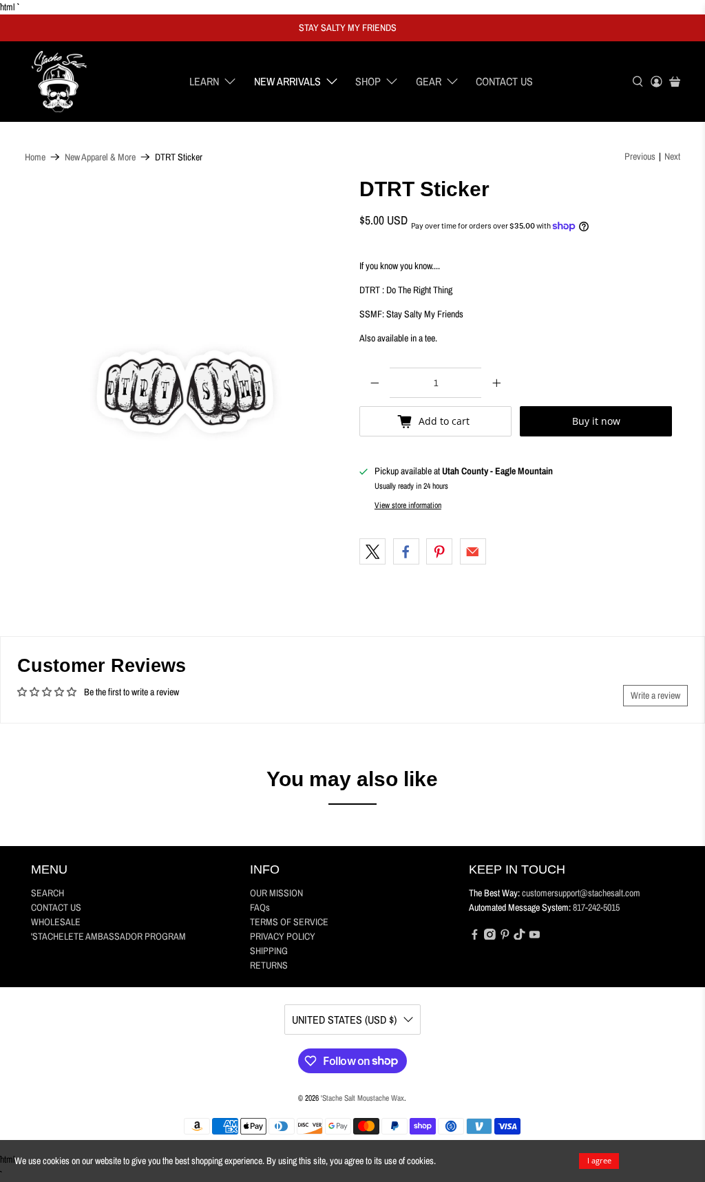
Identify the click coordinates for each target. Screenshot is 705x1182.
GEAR (428, 81)
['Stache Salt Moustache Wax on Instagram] (490, 936)
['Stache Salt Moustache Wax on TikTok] (519, 936)
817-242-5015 (596, 907)
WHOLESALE (56, 922)
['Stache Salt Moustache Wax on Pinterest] (505, 936)
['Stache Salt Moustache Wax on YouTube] (534, 936)
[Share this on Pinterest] (439, 551)
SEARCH (47, 893)
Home (35, 157)
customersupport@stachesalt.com (581, 893)
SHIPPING (269, 950)
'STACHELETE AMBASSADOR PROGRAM (108, 936)
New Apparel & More (100, 157)
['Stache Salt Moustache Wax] (59, 82)
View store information (408, 505)
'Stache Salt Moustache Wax (362, 1098)
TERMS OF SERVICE (289, 922)
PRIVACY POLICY (282, 936)
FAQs (260, 907)
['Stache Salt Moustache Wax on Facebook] (475, 936)
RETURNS (269, 965)
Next (672, 156)
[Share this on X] (372, 551)
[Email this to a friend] (473, 551)
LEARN (204, 81)
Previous (639, 156)
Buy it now (596, 421)
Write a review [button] (655, 695)
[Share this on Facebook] (406, 551)
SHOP (368, 81)
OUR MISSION (276, 893)
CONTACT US (504, 81)
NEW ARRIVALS (287, 81)
